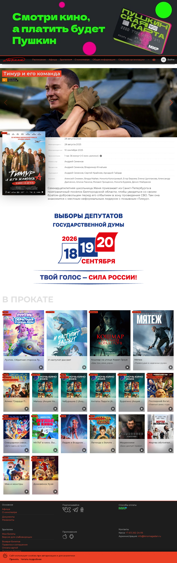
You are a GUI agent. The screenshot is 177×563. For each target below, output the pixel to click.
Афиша (53, 59)
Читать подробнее (31, 559)
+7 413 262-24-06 (134, 533)
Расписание (39, 59)
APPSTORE (64, 536)
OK (82, 509)
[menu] (89, 59)
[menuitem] (39, 59)
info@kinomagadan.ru (149, 536)
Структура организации (131, 59)
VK (66, 509)
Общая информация (104, 59)
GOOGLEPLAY (71, 536)
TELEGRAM (75, 509)
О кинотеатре (82, 59)
